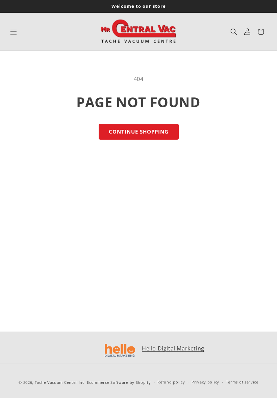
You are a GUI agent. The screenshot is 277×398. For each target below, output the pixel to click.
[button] (13, 31)
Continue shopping (139, 131)
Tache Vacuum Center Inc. (60, 382)
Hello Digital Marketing (173, 348)
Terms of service (242, 382)
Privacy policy (205, 382)
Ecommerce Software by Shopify (119, 382)
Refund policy (171, 382)
